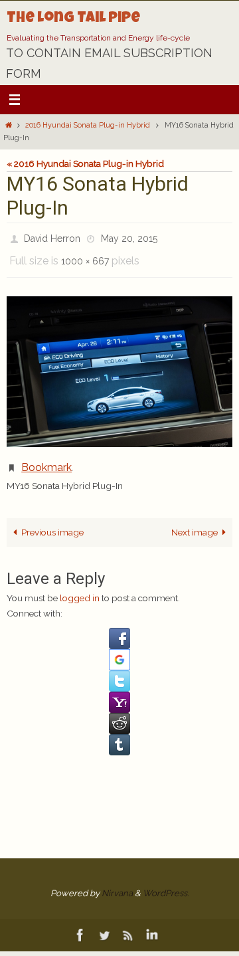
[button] (119, 627)
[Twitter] (104, 923)
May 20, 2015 (129, 237)
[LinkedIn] (152, 923)
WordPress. (166, 882)
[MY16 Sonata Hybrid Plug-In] (119, 364)
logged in (80, 586)
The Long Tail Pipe (73, 19)
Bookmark (46, 458)
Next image (194, 521)
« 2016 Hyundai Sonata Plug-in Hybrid (85, 163)
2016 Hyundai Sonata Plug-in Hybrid (87, 125)
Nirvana (117, 882)
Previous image (52, 521)
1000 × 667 (85, 255)
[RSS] (128, 923)
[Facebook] (80, 923)
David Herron (52, 237)
